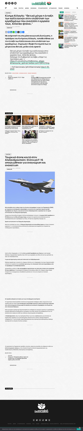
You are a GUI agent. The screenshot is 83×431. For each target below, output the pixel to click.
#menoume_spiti (17, 63)
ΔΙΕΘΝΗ (27, 8)
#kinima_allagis (37, 61)
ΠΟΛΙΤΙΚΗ (21, 8)
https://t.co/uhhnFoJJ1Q (20, 61)
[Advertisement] (30, 102)
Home (15, 8)
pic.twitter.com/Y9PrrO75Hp (37, 63)
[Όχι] (81, 429)
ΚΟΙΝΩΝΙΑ (66, 8)
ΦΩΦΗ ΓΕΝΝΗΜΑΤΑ (32, 73)
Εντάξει (78, 429)
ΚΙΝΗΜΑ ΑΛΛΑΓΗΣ (23, 73)
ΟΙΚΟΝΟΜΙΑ (33, 8)
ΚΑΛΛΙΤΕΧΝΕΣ (16, 73)
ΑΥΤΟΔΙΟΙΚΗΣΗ (53, 8)
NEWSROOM (9, 27)
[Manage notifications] (80, 428)
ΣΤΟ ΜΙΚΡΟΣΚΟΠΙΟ (43, 8)
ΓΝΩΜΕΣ (60, 8)
